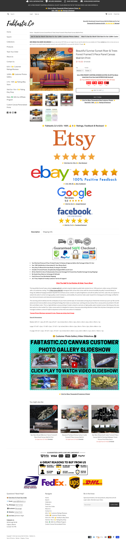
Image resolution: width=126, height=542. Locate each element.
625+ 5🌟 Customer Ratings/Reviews (14, 68)
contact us (103, 42)
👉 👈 (97, 100)
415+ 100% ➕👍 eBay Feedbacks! (75, 184)
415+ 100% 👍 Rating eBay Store (16, 83)
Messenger (18, 508)
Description (35, 231)
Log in (31, 14)
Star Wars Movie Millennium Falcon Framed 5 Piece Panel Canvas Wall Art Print (44, 436)
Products (10, 47)
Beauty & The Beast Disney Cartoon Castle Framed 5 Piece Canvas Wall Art (74, 436)
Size (77, 67)
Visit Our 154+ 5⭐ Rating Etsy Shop (16, 90)
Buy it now (97, 97)
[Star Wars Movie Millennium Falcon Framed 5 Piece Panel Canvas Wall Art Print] (44, 419)
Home (9, 32)
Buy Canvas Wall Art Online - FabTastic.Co (25, 536)
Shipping (22, 538)
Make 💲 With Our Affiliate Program (16, 98)
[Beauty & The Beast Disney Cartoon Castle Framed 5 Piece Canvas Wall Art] (74, 419)
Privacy (27, 538)
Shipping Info (47, 231)
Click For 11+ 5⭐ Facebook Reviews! (75, 225)
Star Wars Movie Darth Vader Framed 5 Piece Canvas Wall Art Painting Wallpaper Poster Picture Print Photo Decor (105, 437)
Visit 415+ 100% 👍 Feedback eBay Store (57, 517)
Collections (10, 42)
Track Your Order (12, 52)
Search (9, 37)
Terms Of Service (11, 538)
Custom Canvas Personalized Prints (17, 106)
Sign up (37, 14)
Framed (86, 67)
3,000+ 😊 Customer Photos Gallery (17, 75)
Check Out (116, 14)
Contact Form (18, 512)
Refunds (17, 538)
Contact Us (10, 61)
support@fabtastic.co (19, 501)
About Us (10, 56)
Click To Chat (19, 505)
